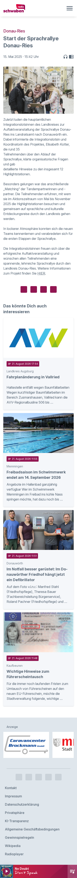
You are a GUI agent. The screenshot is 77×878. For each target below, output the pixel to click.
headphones (65, 56)
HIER (41, 273)
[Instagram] (28, 777)
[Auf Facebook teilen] (24, 289)
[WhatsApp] (48, 777)
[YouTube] (38, 777)
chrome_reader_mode (71, 56)
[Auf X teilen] (33, 289)
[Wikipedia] (58, 777)
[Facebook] (19, 777)
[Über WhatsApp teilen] (43, 289)
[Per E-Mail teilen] (53, 289)
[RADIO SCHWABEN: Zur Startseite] (33, 8)
